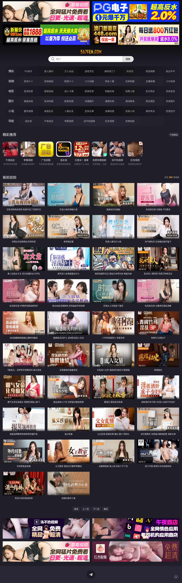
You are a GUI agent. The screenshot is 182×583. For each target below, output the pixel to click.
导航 (11, 121)
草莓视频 (69, 121)
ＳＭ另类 (170, 81)
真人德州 (48, 71)
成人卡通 (69, 91)
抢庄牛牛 (170, 71)
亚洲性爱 (28, 91)
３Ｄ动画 (89, 81)
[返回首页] (175, 576)
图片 (11, 101)
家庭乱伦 (48, 111)
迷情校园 (109, 111)
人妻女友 (69, 111)
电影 (11, 91)
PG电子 (28, 71)
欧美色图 (69, 101)
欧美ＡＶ (69, 81)
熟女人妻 (109, 81)
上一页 (86, 509)
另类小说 (130, 111)
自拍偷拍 (48, 81)
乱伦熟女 (150, 91)
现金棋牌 (150, 71)
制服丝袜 (109, 91)
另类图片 (170, 101)
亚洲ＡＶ (28, 81)
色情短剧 (130, 121)
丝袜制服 (130, 81)
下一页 (96, 509)
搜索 (128, 59)
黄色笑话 (150, 111)
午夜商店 (48, 121)
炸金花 (130, 71)
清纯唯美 (130, 101)
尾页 (106, 509)
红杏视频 (109, 121)
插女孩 (28, 121)
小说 (11, 111)
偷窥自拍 (28, 101)
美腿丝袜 (109, 101)
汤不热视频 (89, 121)
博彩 (11, 71)
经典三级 (130, 91)
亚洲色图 (48, 101)
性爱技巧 (170, 111)
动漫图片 (89, 101)
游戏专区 (89, 71)
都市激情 (28, 111)
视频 (11, 81)
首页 (76, 509)
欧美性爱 (89, 91)
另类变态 (170, 91)
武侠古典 (89, 111)
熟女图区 (150, 101)
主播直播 (150, 81)
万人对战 (69, 71)
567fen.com (91, 52)
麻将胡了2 (110, 71)
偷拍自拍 (48, 91)
